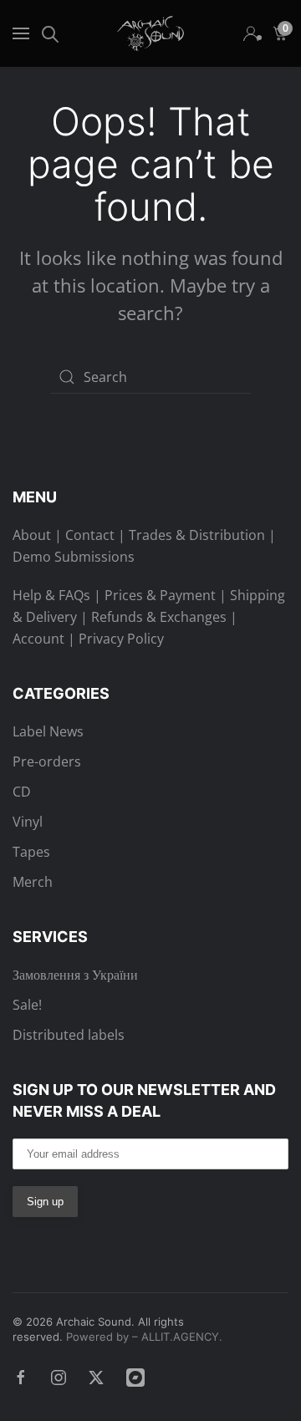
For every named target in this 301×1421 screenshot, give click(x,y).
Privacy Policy (121, 638)
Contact (90, 535)
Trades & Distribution (197, 535)
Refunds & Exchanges (159, 617)
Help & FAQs (51, 595)
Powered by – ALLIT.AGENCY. (142, 1336)
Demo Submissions (74, 557)
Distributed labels (69, 1035)
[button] (21, 33)
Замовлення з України (75, 974)
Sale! (27, 1005)
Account (38, 638)
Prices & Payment (160, 595)
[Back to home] (150, 33)
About (32, 535)
